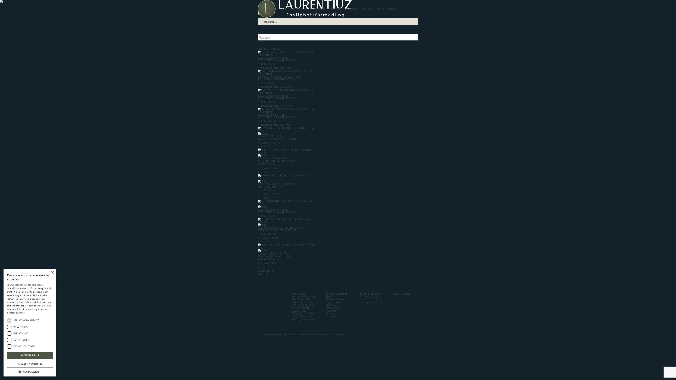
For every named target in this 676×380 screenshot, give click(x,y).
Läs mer (20, 312)
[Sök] (402, 9)
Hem (328, 296)
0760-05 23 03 (370, 296)
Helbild (262, 49)
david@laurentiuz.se (371, 302)
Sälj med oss (333, 302)
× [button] (52, 272)
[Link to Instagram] (415, 8)
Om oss (330, 313)
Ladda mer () (266, 270)
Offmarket (331, 304)
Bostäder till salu (335, 299)
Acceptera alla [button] (29, 355)
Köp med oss (333, 307)
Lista (269, 49)
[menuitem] (284, 9)
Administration (293, 335)
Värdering (331, 310)
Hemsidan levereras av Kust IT (313, 335)
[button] (30, 371)
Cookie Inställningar (335, 335)
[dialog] (30, 322)
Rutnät (276, 49)
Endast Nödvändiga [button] (30, 364)
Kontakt (330, 316)
